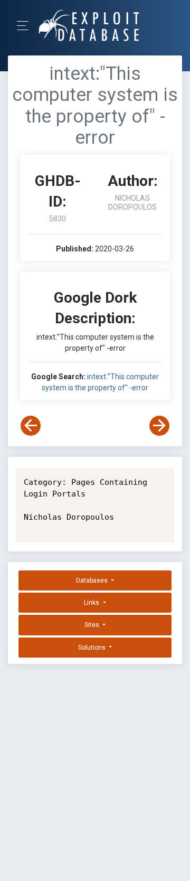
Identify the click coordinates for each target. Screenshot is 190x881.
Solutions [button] (92, 647)
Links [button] (92, 602)
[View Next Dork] (159, 426)
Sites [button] (92, 625)
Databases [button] (92, 580)
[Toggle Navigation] (26, 25)
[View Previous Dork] (31, 426)
